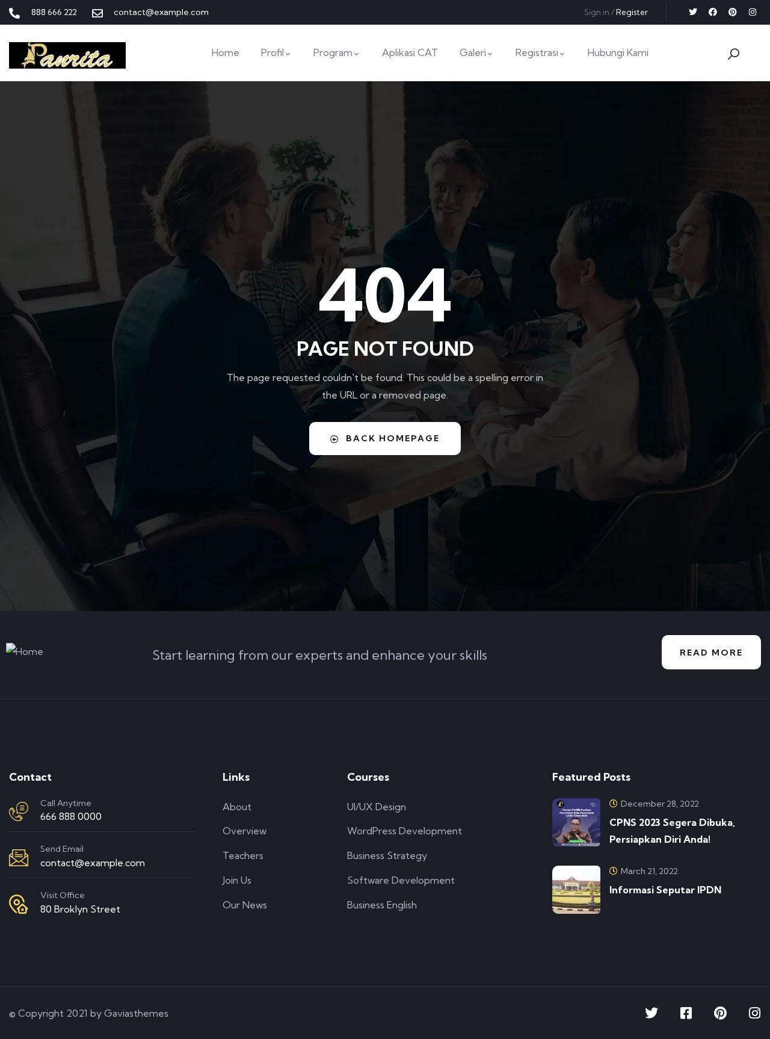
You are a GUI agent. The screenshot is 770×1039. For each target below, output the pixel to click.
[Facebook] (712, 12)
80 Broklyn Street (80, 909)
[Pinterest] (732, 12)
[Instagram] (752, 12)
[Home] (67, 55)
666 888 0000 (71, 816)
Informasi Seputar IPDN (665, 890)
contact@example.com (92, 863)
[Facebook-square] (685, 1013)
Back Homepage (393, 438)
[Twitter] (693, 12)
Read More (711, 652)
